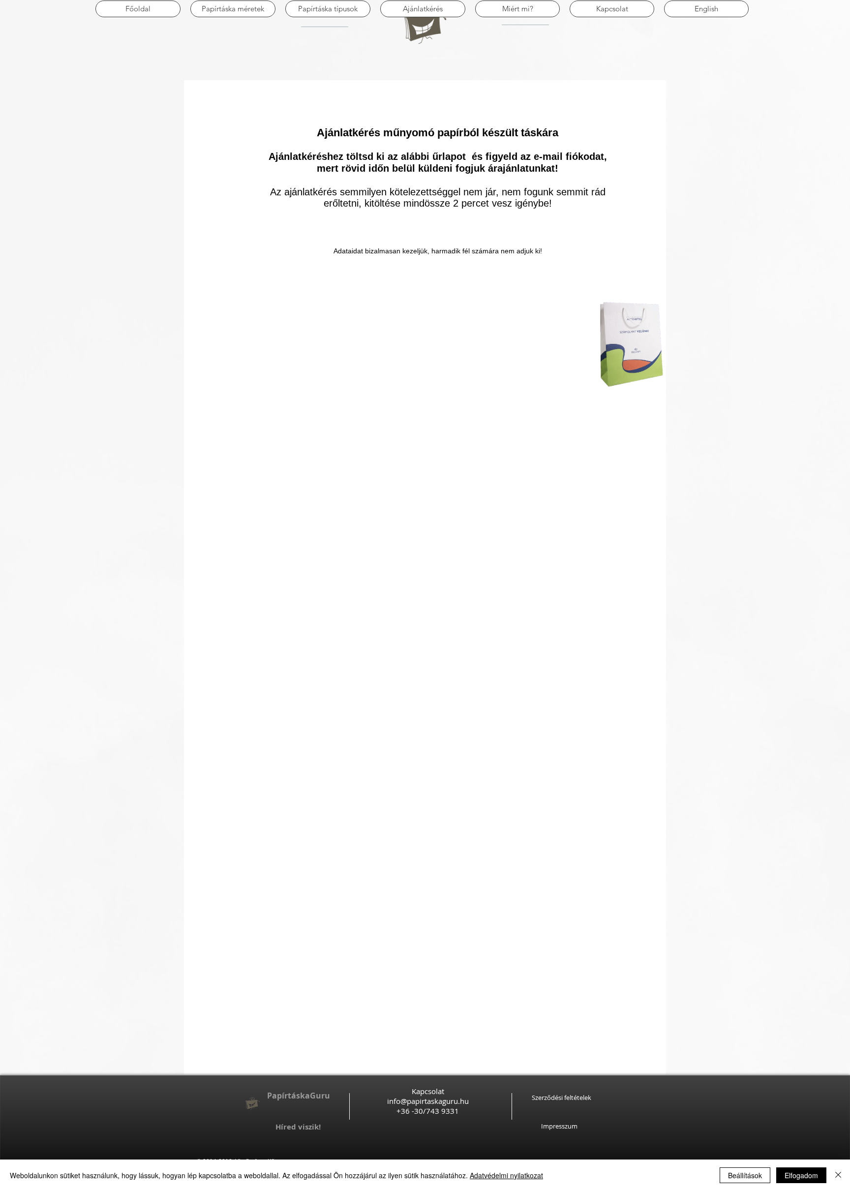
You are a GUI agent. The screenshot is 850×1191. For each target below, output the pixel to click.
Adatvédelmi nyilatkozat (506, 1175)
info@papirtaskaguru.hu (428, 1101)
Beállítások (745, 1175)
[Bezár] (838, 1175)
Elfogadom (801, 1175)
